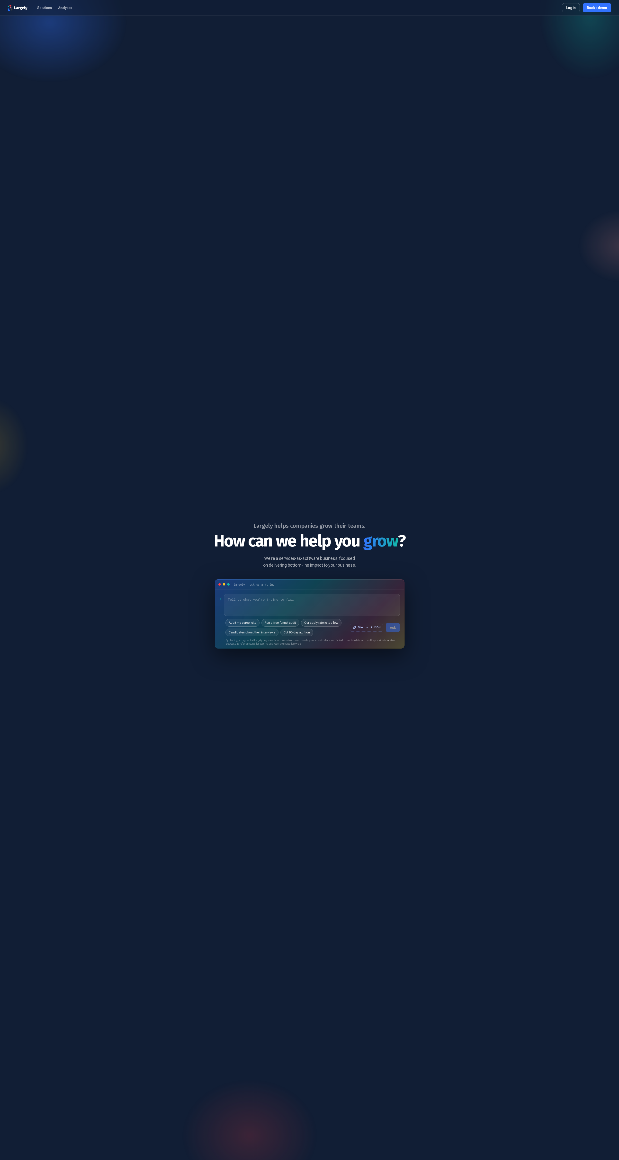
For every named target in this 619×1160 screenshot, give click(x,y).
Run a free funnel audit (280, 622)
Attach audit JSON (369, 627)
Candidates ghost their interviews (252, 632)
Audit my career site (242, 622)
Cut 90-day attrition (297, 632)
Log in (570, 8)
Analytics (65, 8)
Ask (393, 627)
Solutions (44, 8)
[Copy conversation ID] (228, 584)
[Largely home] (17, 8)
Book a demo (597, 8)
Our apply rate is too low (321, 622)
